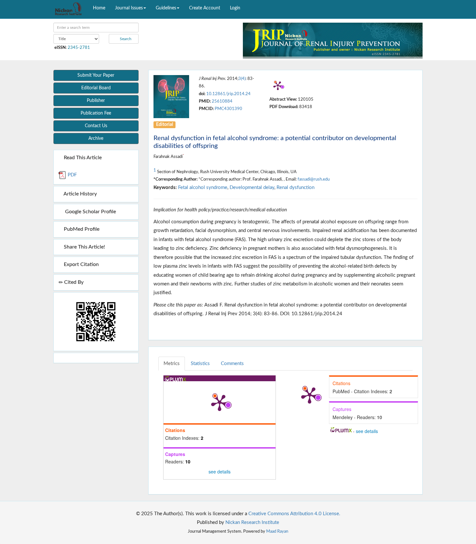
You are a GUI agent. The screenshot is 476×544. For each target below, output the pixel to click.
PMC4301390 (228, 109)
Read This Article (82, 157)
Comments (232, 363)
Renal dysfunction (295, 187)
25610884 (222, 101)
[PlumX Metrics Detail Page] (277, 85)
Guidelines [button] (166, 8)
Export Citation (80, 264)
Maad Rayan (277, 531)
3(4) (241, 79)
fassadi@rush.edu (314, 179)
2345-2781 (79, 48)
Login (235, 8)
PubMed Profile (80, 229)
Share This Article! (83, 247)
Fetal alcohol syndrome (202, 187)
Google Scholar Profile (89, 211)
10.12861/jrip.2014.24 (228, 94)
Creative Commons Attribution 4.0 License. (294, 513)
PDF (71, 174)
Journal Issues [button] (129, 8)
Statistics (200, 363)
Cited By (73, 282)
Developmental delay (252, 187)
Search (125, 39)
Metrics (172, 363)
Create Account (204, 8)
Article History (79, 193)
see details (220, 471)
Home (99, 8)
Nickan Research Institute (252, 522)
